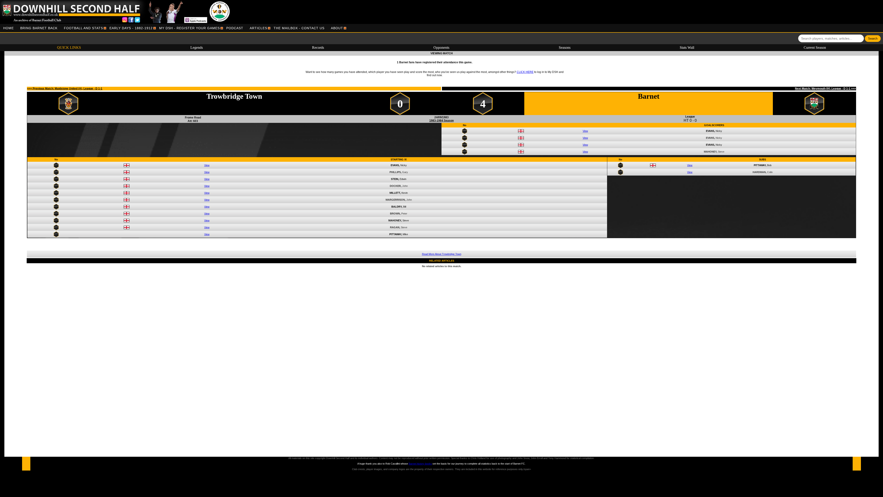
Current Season (815, 47)
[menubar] (173, 28)
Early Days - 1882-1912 (131, 28)
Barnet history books (420, 463)
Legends (196, 47)
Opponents (441, 47)
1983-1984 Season (441, 120)
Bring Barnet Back (38, 28)
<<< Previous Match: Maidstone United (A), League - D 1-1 (64, 88)
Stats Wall (687, 47)
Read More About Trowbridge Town (441, 254)
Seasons (565, 47)
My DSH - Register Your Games (189, 28)
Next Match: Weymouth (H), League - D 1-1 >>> (825, 88)
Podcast (234, 28)
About (337, 28)
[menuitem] (8, 28)
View (585, 131)
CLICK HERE (525, 72)
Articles (258, 28)
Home (8, 28)
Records (318, 47)
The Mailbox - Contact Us (299, 28)
